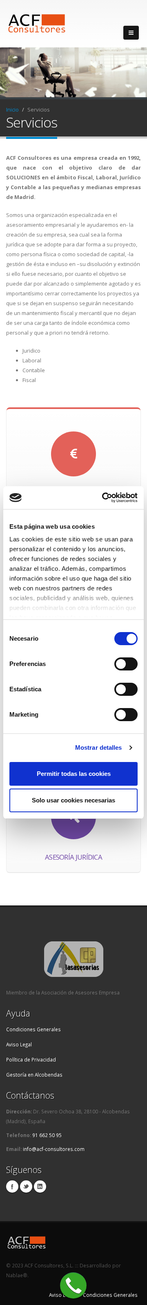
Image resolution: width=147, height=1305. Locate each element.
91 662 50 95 (46, 1135)
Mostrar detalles (98, 747)
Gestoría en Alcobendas (34, 1074)
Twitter (26, 1186)
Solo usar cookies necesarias (73, 800)
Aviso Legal (19, 1044)
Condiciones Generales (33, 1029)
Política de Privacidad (31, 1059)
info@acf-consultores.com (54, 1149)
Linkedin (40, 1186)
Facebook (12, 1186)
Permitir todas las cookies (74, 773)
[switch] (126, 663)
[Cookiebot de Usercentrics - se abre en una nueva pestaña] (104, 497)
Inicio (12, 109)
